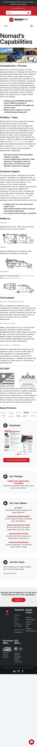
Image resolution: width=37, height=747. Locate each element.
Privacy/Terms (31, 631)
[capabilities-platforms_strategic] (18, 233)
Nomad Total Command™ (18, 195)
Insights (28, 629)
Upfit (32, 276)
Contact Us (18, 632)
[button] (31, 742)
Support (29, 617)
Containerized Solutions (12, 278)
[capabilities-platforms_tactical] (18, 257)
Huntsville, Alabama (21, 146)
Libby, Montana (19, 141)
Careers (28, 622)
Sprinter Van (25, 276)
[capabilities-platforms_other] (18, 282)
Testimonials (30, 620)
